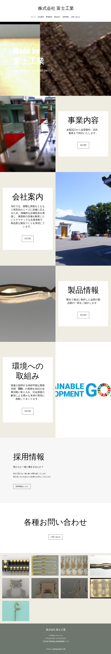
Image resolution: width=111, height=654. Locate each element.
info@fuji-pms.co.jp (56, 635)
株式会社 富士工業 (56, 8)
